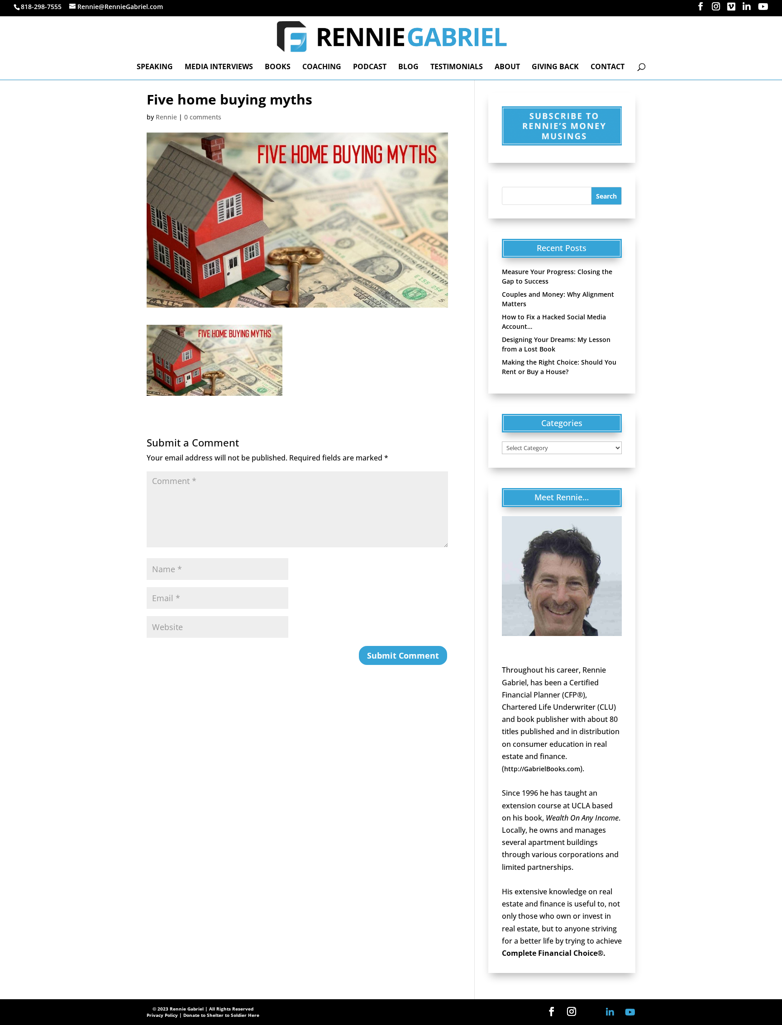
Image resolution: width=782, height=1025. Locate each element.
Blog (408, 67)
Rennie (166, 117)
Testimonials (456, 67)
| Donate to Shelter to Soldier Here (219, 1015)
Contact (608, 67)
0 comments (202, 117)
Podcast (369, 67)
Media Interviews (219, 67)
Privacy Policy (162, 1015)
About (507, 67)
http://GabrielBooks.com (542, 768)
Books (278, 67)
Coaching (321, 67)
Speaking (155, 67)
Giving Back (555, 67)
